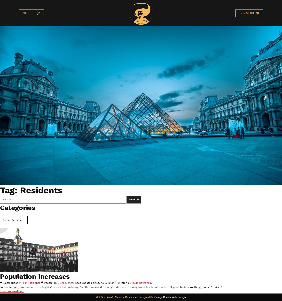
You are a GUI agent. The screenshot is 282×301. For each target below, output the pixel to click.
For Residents (31, 282)
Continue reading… (12, 291)
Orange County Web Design (170, 297)
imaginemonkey (142, 282)
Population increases (35, 276)
